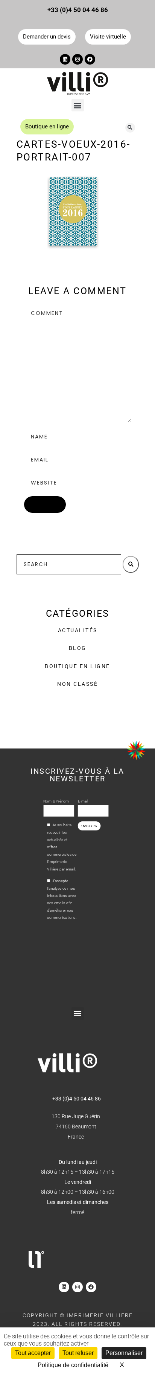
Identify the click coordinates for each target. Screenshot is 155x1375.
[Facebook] (90, 59)
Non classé (77, 684)
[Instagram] (77, 59)
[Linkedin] (65, 59)
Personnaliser (124, 1353)
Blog (78, 648)
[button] (77, 105)
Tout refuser (78, 1353)
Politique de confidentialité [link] (73, 1365)
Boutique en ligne (77, 666)
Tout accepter (33, 1353)
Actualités (77, 630)
